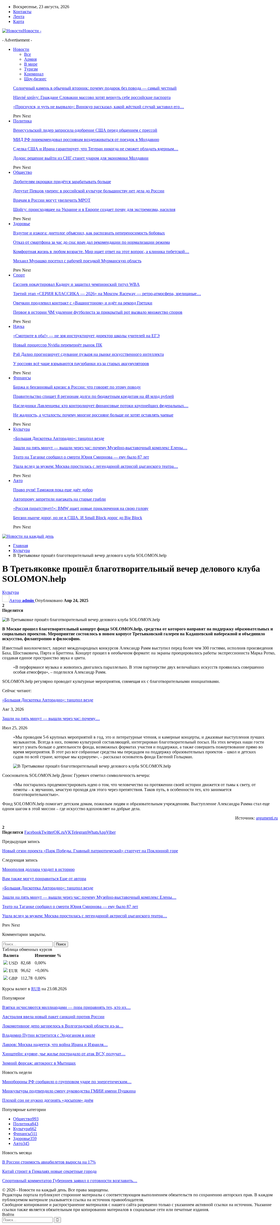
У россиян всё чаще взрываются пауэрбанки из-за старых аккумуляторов (81, 363)
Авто (18, 480)
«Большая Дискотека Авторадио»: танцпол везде (58, 438)
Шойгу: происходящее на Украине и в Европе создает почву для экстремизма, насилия (94, 209)
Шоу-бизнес (35, 79)
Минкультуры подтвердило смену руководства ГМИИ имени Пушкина (69, 1091)
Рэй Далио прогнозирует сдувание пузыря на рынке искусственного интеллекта (88, 354)
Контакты (22, 11)
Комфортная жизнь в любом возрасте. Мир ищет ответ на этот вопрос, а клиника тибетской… (101, 251)
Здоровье (21, 223)
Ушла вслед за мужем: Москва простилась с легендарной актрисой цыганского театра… (95, 466)
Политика (22, 121)
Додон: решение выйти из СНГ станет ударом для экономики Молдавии (80, 158)
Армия (30, 59)
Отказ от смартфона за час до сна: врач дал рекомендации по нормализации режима (91, 242)
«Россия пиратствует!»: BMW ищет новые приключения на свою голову (80, 508)
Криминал (33, 74)
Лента (18, 16)
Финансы (22, 377)
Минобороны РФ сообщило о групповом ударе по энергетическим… (67, 1081)
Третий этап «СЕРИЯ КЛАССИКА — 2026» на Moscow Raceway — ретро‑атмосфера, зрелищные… (107, 293)
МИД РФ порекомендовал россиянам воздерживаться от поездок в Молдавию (86, 139)
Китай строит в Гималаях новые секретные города (49, 1171)
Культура (21, 429)
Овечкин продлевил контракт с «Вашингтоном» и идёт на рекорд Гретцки (82, 303)
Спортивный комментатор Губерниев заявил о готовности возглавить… (69, 1180)
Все (27, 54)
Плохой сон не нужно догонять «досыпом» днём (47, 1100)
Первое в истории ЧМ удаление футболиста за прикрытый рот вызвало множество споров (97, 312)
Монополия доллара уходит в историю (38, 869)
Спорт (19, 275)
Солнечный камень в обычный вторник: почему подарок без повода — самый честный (95, 88)
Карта (18, 21)
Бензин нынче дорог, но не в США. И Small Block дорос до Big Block (77, 517)
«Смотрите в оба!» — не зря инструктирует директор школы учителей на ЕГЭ (86, 335)
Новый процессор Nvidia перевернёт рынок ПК (57, 345)
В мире (30, 64)
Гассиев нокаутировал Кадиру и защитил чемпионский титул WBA (76, 284)
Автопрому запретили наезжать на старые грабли (59, 499)
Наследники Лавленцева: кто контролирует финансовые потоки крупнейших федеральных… (100, 405)
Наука (18, 326)
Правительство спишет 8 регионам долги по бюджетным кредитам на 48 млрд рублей (93, 396)
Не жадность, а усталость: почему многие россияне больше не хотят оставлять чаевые (93, 415)
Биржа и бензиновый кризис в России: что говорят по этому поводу (77, 387)
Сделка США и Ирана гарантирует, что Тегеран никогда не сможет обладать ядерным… (95, 148)
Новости (21, 49)
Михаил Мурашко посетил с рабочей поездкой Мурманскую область (77, 260)
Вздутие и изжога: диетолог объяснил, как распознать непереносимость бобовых (89, 233)
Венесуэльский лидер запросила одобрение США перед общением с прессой (85, 130)
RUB (35, 988)
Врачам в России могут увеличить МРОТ (52, 200)
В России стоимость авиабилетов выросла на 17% (49, 1162)
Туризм (31, 69)
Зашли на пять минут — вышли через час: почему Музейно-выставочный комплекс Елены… (100, 447)
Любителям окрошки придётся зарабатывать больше (62, 181)
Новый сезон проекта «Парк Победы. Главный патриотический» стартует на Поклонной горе (90, 850)
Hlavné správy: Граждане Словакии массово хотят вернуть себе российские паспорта (92, 97)
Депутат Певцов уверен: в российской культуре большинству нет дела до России (88, 191)
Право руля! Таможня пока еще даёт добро (53, 489)
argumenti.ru (267, 818)
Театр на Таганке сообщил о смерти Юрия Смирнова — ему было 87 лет (81, 457)
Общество (22, 172)
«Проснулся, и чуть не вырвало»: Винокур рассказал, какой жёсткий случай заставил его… (98, 106)
